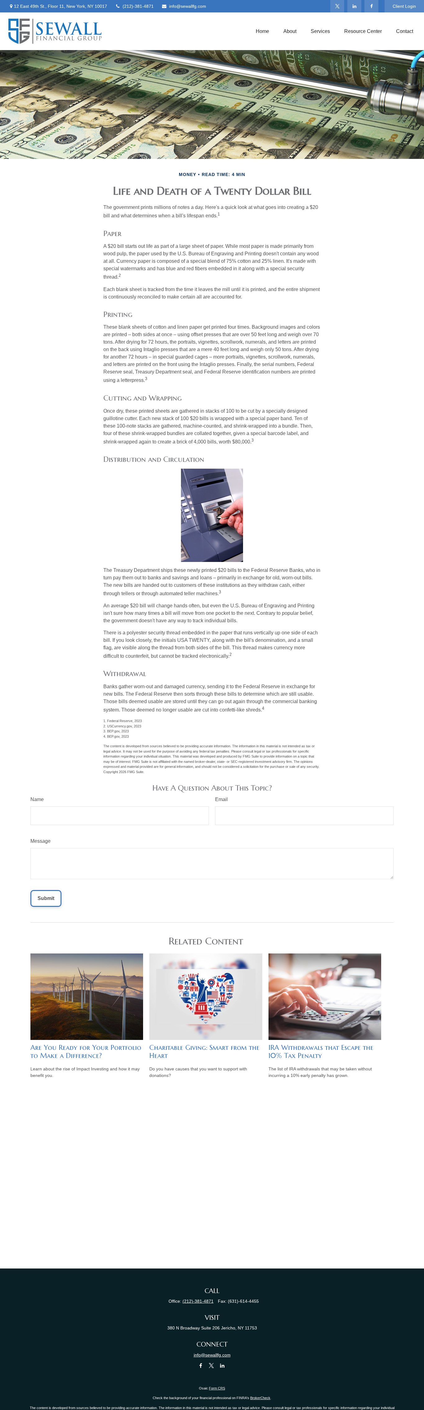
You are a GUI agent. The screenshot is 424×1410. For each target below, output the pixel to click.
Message (40, 841)
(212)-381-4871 (138, 6)
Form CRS (217, 1388)
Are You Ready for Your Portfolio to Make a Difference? (85, 1051)
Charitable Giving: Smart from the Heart (204, 1051)
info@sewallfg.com (187, 6)
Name (37, 799)
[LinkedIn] (354, 6)
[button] (262, 31)
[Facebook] (371, 6)
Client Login (404, 6)
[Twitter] (337, 6)
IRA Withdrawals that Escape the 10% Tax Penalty (320, 1051)
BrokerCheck (260, 1398)
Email (221, 799)
